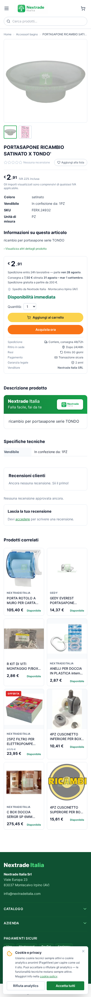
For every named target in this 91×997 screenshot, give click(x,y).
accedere (22, 519)
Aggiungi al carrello (48, 317)
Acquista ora (45, 329)
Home (7, 34)
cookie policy (48, 976)
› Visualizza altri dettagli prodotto (25, 248)
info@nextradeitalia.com (22, 894)
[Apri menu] (6, 8)
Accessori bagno (27, 34)
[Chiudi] (83, 951)
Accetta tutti (65, 986)
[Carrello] (83, 8)
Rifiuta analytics (25, 986)
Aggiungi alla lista (72, 162)
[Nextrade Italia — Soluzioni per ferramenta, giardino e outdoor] (31, 8)
